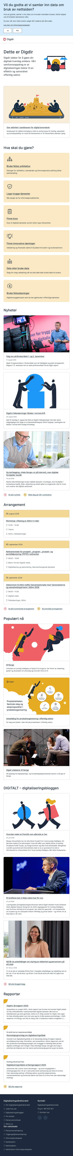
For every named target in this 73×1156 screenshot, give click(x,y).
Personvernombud (13, 1120)
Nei (17, 31)
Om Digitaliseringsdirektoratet (18, 1105)
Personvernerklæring (14, 1131)
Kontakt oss (44, 1112)
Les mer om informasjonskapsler (17, 25)
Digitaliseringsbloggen (15, 1113)
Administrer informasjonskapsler (19, 1149)
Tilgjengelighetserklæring (16, 1134)
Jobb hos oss (11, 1109)
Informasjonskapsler (14, 1138)
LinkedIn (45, 1118)
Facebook (40, 1118)
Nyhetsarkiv (10, 1142)
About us (9, 1124)
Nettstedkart (11, 1146)
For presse (10, 1116)
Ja (8, 31)
